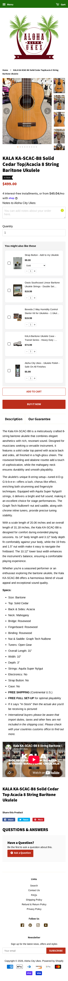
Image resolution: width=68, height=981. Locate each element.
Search (34, 885)
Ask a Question (22, 853)
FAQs (34, 895)
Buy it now (34, 404)
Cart (63, 4)
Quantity (7, 226)
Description (13, 419)
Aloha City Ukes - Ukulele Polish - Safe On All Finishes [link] (42, 365)
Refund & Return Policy (34, 904)
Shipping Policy (34, 899)
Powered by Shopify (52, 961)
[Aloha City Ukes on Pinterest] (30, 925)
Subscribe (56, 950)
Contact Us (34, 890)
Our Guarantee (39, 419)
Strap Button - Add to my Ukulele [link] (42, 255)
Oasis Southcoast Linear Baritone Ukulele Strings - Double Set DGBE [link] (42, 284)
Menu (9, 4)
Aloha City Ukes (32, 961)
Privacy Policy (34, 909)
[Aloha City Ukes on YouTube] (46, 925)
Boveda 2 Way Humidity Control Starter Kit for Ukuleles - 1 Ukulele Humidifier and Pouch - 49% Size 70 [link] (42, 311)
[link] (17, 263)
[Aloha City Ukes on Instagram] (38, 925)
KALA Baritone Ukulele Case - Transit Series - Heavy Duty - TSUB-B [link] (40, 338)
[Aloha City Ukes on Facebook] (22, 925)
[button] (59, 85)
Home (5, 70)
